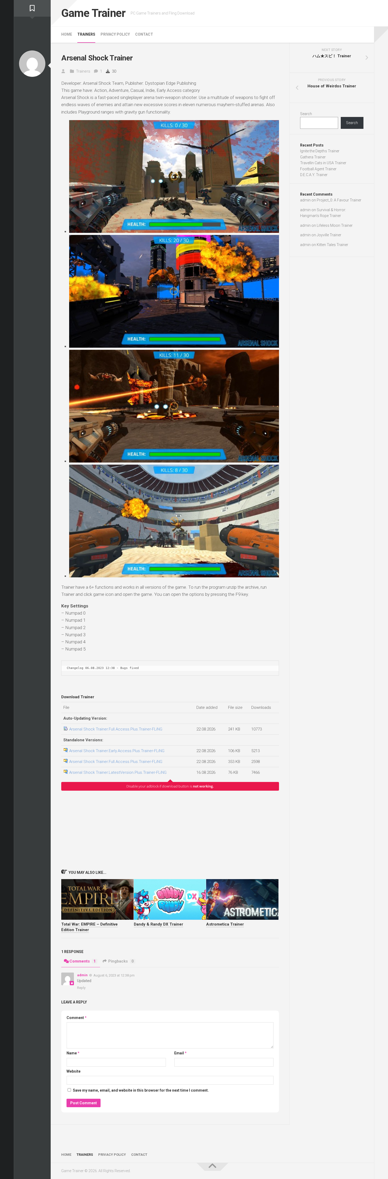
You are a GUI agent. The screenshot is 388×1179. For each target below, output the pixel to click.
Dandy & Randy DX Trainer (158, 924)
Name (73, 1053)
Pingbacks (121, 961)
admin (82, 975)
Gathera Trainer (313, 157)
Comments (82, 961)
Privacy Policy (115, 34)
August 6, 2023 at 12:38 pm (114, 975)
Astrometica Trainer (225, 924)
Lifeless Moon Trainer (335, 225)
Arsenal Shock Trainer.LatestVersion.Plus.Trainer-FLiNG (118, 772)
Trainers (86, 34)
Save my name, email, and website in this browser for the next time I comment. (141, 1090)
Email (180, 1053)
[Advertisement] (170, 830)
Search (306, 114)
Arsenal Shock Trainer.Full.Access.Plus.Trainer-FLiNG (115, 729)
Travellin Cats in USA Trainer (323, 163)
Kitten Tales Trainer (332, 245)
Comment (77, 1018)
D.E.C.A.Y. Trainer (314, 175)
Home (66, 34)
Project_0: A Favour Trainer (339, 200)
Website (74, 1071)
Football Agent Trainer (318, 169)
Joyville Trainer (329, 235)
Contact (144, 34)
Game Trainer (93, 13)
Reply (81, 988)
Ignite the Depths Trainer (319, 151)
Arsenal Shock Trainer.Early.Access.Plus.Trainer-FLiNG (116, 750)
